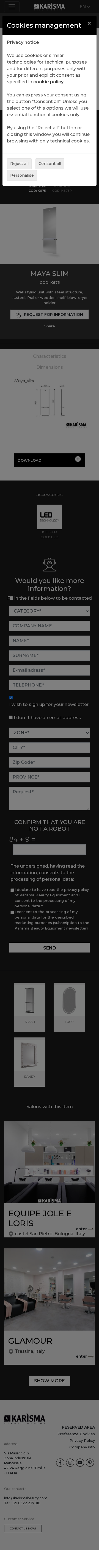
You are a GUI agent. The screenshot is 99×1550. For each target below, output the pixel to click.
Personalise (22, 175)
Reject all (19, 163)
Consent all (49, 163)
